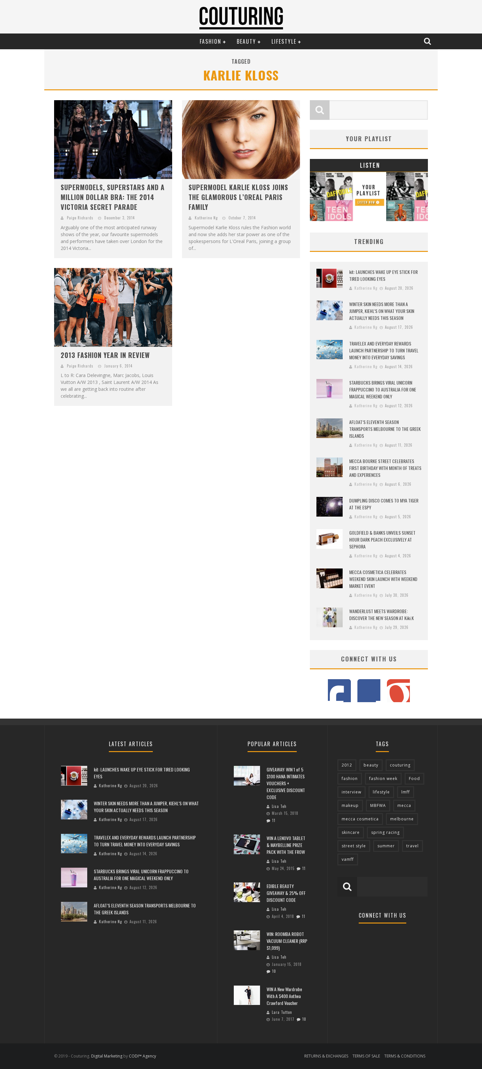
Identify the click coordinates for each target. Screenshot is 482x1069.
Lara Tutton (282, 1012)
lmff (405, 792)
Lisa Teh (279, 806)
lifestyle (381, 792)
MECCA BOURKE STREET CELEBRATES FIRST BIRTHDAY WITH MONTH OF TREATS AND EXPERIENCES (385, 467)
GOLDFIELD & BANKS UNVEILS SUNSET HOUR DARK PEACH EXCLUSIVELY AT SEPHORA (382, 539)
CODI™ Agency (142, 1056)
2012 (347, 765)
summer (386, 846)
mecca (404, 805)
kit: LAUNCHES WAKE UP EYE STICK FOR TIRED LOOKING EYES (383, 275)
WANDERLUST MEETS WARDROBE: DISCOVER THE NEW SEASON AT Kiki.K (381, 614)
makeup (350, 805)
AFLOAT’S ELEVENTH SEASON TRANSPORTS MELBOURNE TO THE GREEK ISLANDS (385, 428)
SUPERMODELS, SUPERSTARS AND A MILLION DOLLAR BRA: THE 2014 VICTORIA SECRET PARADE (113, 197)
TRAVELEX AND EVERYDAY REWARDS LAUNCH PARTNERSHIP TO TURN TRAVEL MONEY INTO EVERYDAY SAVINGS (383, 350)
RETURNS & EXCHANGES (326, 1056)
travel (412, 846)
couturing (400, 765)
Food (414, 778)
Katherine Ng (206, 217)
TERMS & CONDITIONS (404, 1056)
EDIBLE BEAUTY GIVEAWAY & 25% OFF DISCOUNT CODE (286, 892)
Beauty (246, 41)
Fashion (210, 41)
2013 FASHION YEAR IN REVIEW (105, 355)
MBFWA (378, 805)
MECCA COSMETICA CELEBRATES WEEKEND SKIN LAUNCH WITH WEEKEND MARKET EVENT (383, 578)
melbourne (402, 819)
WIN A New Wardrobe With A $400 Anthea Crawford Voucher (284, 996)
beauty (371, 765)
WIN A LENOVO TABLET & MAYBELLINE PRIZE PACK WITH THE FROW (286, 845)
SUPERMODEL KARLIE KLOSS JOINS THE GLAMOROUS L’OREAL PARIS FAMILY (238, 197)
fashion (350, 778)
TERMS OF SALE (366, 1056)
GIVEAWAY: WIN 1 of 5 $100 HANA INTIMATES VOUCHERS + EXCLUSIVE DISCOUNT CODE (286, 783)
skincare (351, 832)
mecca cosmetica (360, 819)
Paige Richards (80, 217)
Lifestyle (283, 41)
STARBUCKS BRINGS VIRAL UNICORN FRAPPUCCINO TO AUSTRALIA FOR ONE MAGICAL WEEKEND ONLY (382, 389)
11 (273, 820)
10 (274, 971)
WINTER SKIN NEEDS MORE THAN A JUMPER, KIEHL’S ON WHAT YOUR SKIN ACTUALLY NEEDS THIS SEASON (381, 311)
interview (351, 792)
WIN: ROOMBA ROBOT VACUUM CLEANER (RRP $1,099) (287, 940)
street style (354, 846)
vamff (348, 859)
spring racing (385, 832)
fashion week (383, 778)
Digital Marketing (106, 1056)
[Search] (428, 41)
